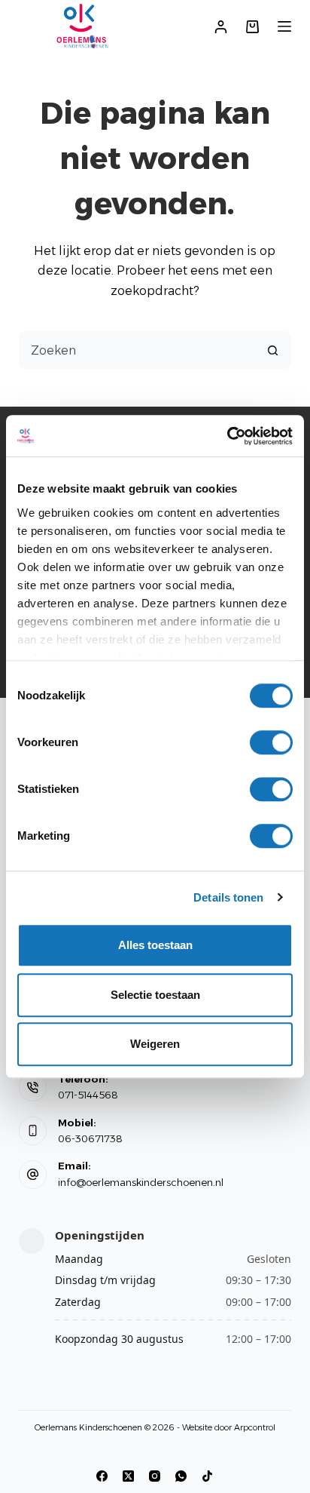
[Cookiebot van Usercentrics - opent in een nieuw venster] (227, 436)
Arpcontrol (254, 1427)
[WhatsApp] (181, 1476)
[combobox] (137, 350)
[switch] (271, 742)
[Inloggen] (220, 26)
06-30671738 (90, 1138)
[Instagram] (154, 1476)
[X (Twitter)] (128, 1476)
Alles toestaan (155, 945)
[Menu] (284, 26)
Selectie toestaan (155, 994)
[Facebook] (102, 1476)
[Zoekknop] (272, 350)
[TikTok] (207, 1476)
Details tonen (228, 897)
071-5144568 (88, 1095)
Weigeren (155, 1043)
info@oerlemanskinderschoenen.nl (140, 1182)
